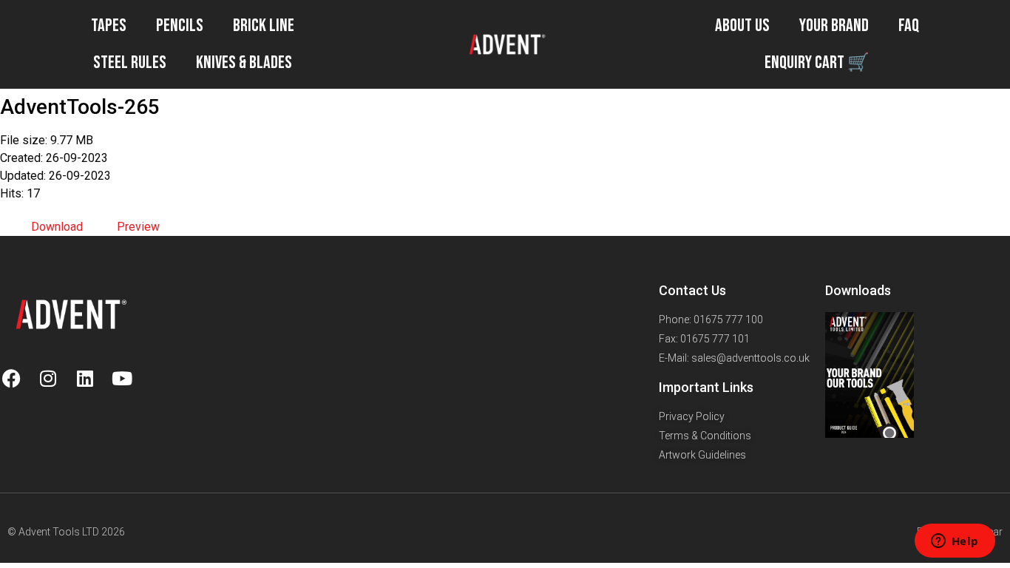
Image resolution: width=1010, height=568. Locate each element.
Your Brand (834, 25)
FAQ (908, 25)
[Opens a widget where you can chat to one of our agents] (954, 542)
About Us (742, 25)
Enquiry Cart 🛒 (817, 62)
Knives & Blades (244, 62)
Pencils (179, 25)
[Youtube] (122, 377)
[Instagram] (48, 377)
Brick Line (263, 25)
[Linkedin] (85, 377)
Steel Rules (129, 62)
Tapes (108, 25)
